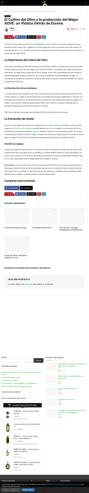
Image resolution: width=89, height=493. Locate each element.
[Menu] (2, 3)
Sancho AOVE (17, 470)
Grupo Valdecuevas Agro (21, 419)
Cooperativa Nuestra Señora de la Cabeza (25, 444)
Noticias (7, 16)
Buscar (4, 357)
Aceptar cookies (28, 490)
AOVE (30, 44)
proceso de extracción (24, 128)
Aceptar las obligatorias (11, 490)
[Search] (85, 3)
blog (19, 50)
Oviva (12, 28)
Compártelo (13, 188)
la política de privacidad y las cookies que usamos (63, 484)
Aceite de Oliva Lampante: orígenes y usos (15, 256)
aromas (36, 131)
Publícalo (27, 188)
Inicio (6, 11)
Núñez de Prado (18, 457)
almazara (50, 125)
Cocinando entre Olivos (42, 228)
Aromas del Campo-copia (15, 228)
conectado (29, 284)
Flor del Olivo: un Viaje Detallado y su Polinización (70, 229)
